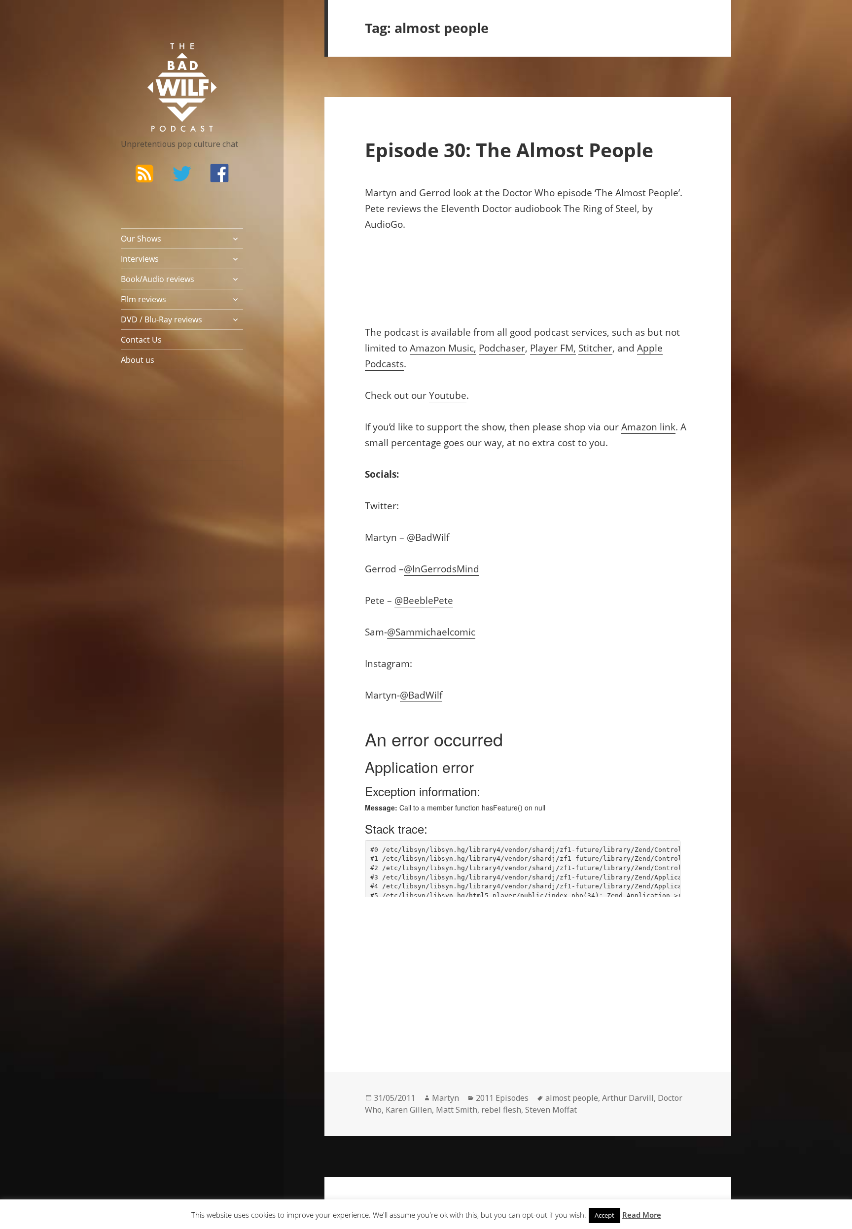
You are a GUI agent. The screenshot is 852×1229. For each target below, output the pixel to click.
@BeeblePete (423, 600)
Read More (641, 1215)
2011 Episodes (502, 1097)
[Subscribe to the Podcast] (144, 173)
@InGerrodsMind (441, 568)
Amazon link (648, 427)
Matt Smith (456, 1109)
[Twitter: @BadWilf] (182, 175)
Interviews (140, 258)
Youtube (447, 395)
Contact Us (141, 339)
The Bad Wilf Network (163, 57)
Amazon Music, (443, 348)
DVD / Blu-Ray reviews (161, 319)
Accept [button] (604, 1215)
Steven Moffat (551, 1109)
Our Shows (141, 238)
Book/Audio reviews (157, 279)
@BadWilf (428, 537)
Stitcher (595, 348)
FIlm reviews (143, 299)
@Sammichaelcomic (431, 632)
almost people (571, 1097)
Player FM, (553, 348)
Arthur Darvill (628, 1097)
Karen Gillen (409, 1109)
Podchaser (502, 348)
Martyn (445, 1097)
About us (137, 359)
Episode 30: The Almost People (509, 150)
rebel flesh (501, 1109)
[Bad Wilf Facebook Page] (219, 173)
